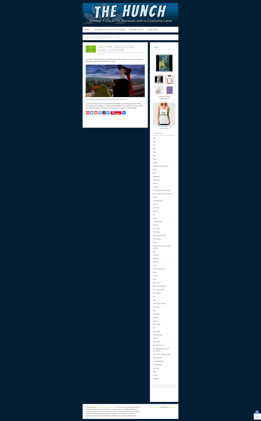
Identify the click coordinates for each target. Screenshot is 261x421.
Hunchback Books (136, 30)
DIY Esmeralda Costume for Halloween (109, 30)
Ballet (154, 169)
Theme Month (157, 358)
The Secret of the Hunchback (162, 354)
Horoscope (156, 228)
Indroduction (157, 239)
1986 (154, 152)
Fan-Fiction (156, 208)
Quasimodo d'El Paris (159, 303)
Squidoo (155, 338)
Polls (154, 300)
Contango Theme (154, 407)
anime (155, 162)
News (154, 279)
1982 (154, 149)
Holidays (155, 225)
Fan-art (155, 204)
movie (155, 265)
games (155, 218)
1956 (154, 142)
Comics (155, 183)
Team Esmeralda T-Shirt (164, 126)
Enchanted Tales (158, 201)
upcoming (156, 368)
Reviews (155, 317)
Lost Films (156, 255)
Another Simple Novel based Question (116, 48)
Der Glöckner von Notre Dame (162, 194)
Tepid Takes (156, 342)
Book (154, 173)
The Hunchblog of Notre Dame (106, 407)
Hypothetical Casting (159, 235)
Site (154, 328)
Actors (155, 159)
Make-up (155, 262)
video (154, 372)
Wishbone (156, 378)
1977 (154, 145)
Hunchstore (165, 99)
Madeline (156, 258)
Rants (154, 310)
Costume (155, 187)
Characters (156, 180)
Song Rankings (157, 335)
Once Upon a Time (158, 290)
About (87, 30)
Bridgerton (156, 176)
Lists (154, 251)
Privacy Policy (153, 30)
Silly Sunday (156, 324)
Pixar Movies (157, 293)
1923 (154, 138)
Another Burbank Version (161, 166)
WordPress (171, 407)
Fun (154, 215)
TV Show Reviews (158, 361)
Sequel (155, 321)
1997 (154, 155)
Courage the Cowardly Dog (161, 190)
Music (154, 272)
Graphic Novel (157, 221)
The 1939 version (158, 345)
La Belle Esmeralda (164, 96)
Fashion (155, 211)
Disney (155, 197)
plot (154, 296)
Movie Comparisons (159, 269)
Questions (156, 307)
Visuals (155, 375)
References (156, 314)
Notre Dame (156, 283)
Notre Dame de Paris (159, 286)
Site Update (156, 331)
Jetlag (154, 242)
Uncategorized (157, 365)
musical (155, 276)
